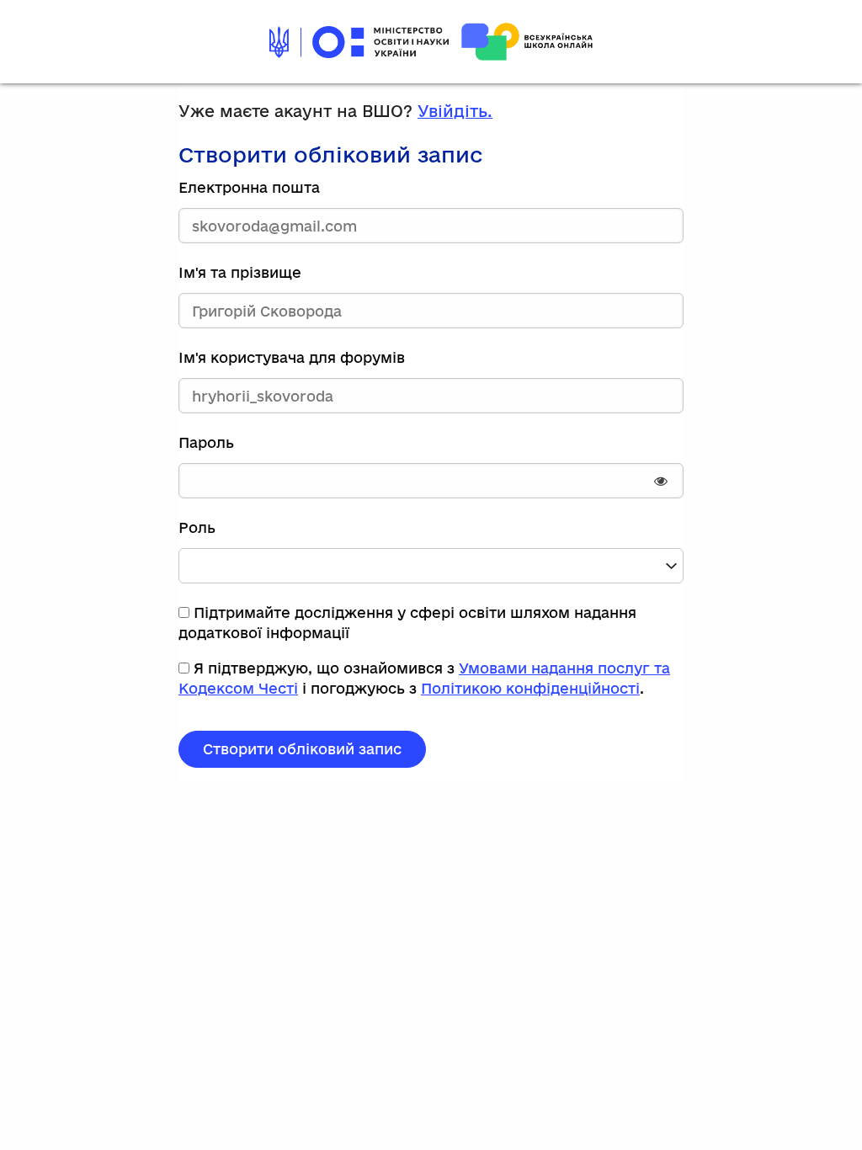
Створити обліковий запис (302, 749)
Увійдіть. (455, 111)
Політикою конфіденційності (530, 688)
